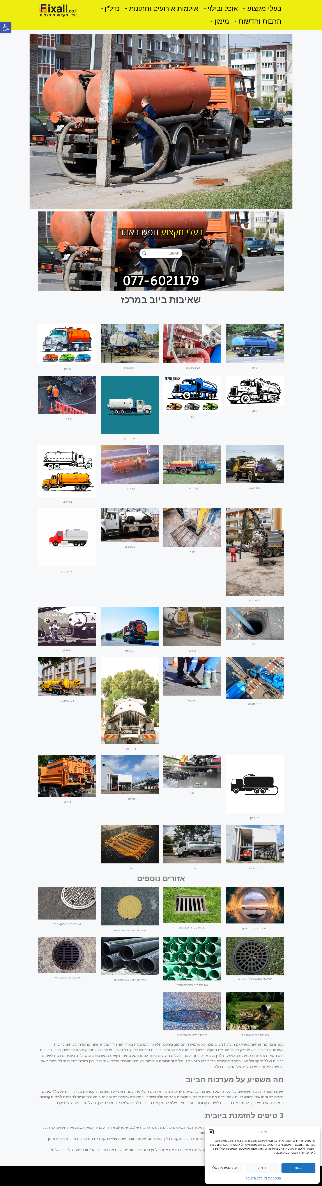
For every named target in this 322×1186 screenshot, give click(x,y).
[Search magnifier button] (144, 253)
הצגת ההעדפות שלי (226, 1168)
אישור (298, 1168)
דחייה (262, 1168)
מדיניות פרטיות (272, 1178)
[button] (5, 27)
